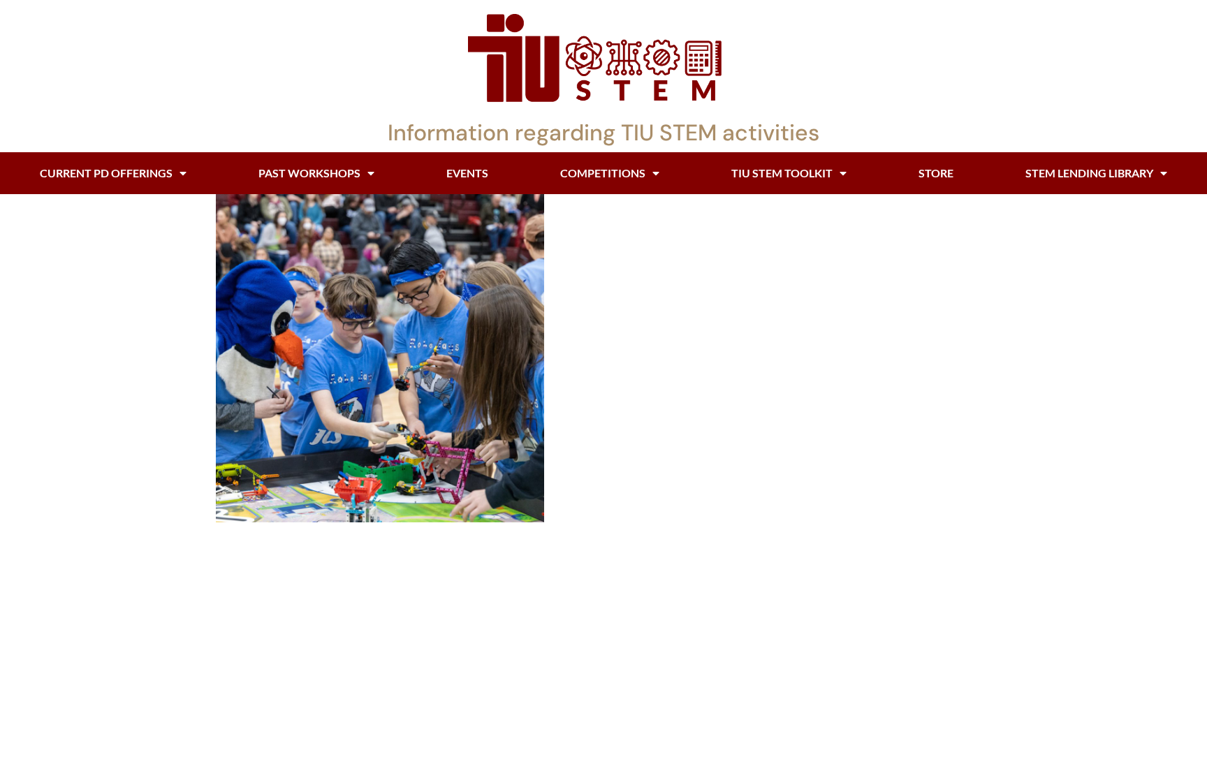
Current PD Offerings (106, 172)
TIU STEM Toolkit (782, 172)
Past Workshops (309, 172)
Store (936, 172)
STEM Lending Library (1089, 172)
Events (467, 172)
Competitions (602, 172)
